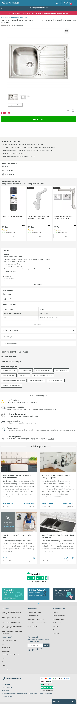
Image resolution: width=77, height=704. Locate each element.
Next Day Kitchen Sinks (56, 380)
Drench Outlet (57, 630)
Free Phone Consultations (9, 640)
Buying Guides (9, 174)
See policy (53, 409)
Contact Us (56, 633)
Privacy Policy (33, 693)
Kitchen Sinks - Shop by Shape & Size (14, 380)
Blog (3, 644)
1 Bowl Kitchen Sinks (9, 370)
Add (18, 236)
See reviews (33, 402)
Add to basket (45, 119)
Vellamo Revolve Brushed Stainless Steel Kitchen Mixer (12, 627)
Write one (20, 25)
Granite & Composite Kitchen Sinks (37, 623)
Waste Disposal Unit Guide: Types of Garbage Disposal (56, 476)
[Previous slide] (2, 8)
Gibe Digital (10, 696)
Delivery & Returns (10, 330)
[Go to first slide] (75, 8)
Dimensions (18, 105)
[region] (38, 215)
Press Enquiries (6, 669)
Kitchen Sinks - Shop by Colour (43, 375)
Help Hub (55, 612)
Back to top (38, 604)
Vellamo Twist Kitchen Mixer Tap (11, 622)
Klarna (3, 662)
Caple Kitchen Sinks (61, 370)
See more (51, 439)
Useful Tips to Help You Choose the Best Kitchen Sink (58, 536)
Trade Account (57, 623)
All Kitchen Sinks (26, 370)
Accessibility (48, 693)
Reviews (6, 337)
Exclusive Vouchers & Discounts (11, 655)
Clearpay (4, 665)
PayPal (3, 658)
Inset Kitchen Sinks (8, 375)
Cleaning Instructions (14, 299)
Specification (8, 290)
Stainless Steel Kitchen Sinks (19, 17)
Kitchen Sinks (4, 17)
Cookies (41, 693)
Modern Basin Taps (33, 626)
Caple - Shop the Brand (43, 370)
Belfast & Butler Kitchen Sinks (36, 619)
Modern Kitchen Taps (33, 615)
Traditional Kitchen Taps (34, 612)
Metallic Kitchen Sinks (36, 380)
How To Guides (29, 558)
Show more (38, 284)
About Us (55, 626)
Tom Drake (6, 558)
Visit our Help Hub (7, 687)
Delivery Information (59, 615)
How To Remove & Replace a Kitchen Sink (17, 536)
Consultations (10, 170)
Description (7, 250)
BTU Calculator (6, 651)
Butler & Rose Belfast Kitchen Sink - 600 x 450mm (12, 632)
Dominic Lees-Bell (8, 503)
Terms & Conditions (22, 693)
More (34, 423)
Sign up (46, 645)
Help (6, 166)
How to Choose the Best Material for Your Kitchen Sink (17, 476)
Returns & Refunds (58, 619)
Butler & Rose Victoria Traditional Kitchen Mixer (11, 618)
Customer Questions (11, 343)
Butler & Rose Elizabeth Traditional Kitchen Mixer (11, 613)
